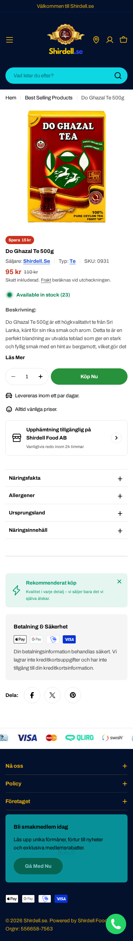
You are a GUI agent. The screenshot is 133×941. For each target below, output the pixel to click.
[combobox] (66, 75)
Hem (10, 97)
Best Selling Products (49, 97)
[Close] (119, 581)
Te (73, 261)
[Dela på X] (52, 695)
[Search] (118, 75)
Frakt (46, 280)
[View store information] (116, 437)
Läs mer (15, 357)
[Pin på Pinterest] (73, 695)
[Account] (110, 40)
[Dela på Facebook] (32, 695)
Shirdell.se (36, 261)
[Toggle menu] (9, 40)
